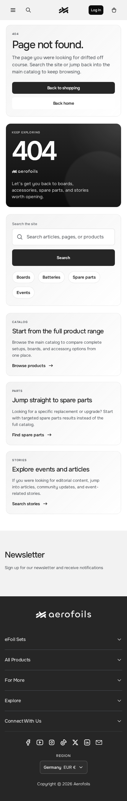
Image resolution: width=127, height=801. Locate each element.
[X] (75, 742)
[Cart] (114, 10)
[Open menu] (13, 10)
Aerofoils (82, 784)
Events (23, 292)
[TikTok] (63, 742)
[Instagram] (51, 742)
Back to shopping (63, 88)
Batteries (51, 277)
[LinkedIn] (87, 742)
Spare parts (84, 277)
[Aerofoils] (63, 619)
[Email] (98, 742)
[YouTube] (39, 742)
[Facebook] (28, 742)
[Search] (28, 10)
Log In (96, 10)
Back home (63, 103)
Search (63, 257)
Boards (23, 277)
